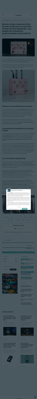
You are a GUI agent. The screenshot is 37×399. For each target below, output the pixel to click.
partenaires (11, 192)
